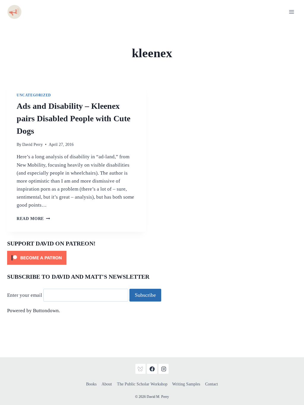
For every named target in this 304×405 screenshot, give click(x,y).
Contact (211, 384)
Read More (33, 218)
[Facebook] (152, 369)
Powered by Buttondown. (33, 310)
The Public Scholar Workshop (142, 384)
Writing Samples (186, 384)
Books (91, 384)
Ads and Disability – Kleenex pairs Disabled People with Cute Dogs (73, 118)
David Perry (32, 144)
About (107, 384)
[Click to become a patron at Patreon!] (152, 258)
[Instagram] (164, 369)
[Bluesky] (140, 369)
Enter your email (24, 295)
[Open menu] (291, 11)
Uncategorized (34, 95)
